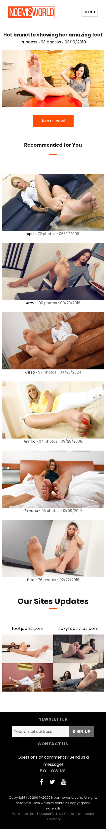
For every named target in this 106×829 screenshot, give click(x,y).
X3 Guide (66, 813)
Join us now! (53, 121)
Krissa (30, 372)
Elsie (30, 579)
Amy (30, 302)
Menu (89, 12)
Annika (30, 441)
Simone (31, 510)
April (30, 233)
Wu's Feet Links (24, 813)
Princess (28, 42)
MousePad (48, 813)
